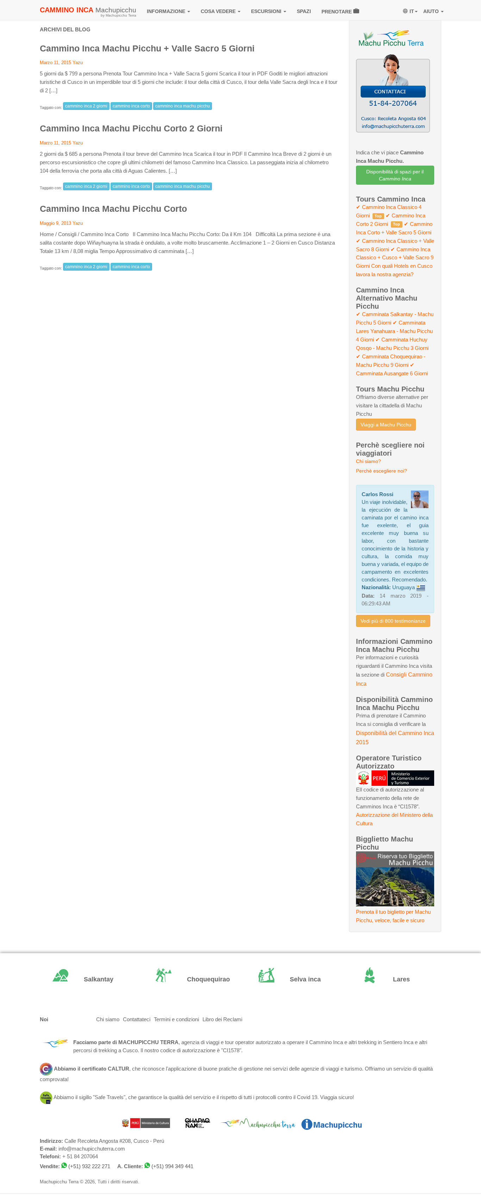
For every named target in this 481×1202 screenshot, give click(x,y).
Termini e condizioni (176, 1019)
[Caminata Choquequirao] (189, 979)
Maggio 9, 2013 (55, 223)
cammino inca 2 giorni (86, 106)
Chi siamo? (368, 461)
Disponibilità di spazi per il (395, 175)
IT (412, 11)
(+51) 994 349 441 (172, 1166)
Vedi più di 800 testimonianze (393, 621)
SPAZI (304, 11)
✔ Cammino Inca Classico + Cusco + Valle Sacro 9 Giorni (394, 258)
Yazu (78, 62)
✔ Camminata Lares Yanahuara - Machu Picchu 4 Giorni (394, 331)
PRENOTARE (337, 11)
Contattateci (136, 1019)
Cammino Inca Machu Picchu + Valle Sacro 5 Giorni (147, 48)
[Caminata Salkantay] (86, 979)
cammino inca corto (131, 106)
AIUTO (431, 11)
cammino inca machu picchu (182, 106)
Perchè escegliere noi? (381, 471)
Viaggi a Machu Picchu (386, 424)
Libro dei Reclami (222, 1019)
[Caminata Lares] (395, 979)
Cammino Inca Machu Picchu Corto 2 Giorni (131, 128)
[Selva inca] (292, 979)
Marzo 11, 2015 (55, 62)
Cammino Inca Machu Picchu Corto (113, 209)
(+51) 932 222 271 (89, 1166)
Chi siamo (107, 1019)
